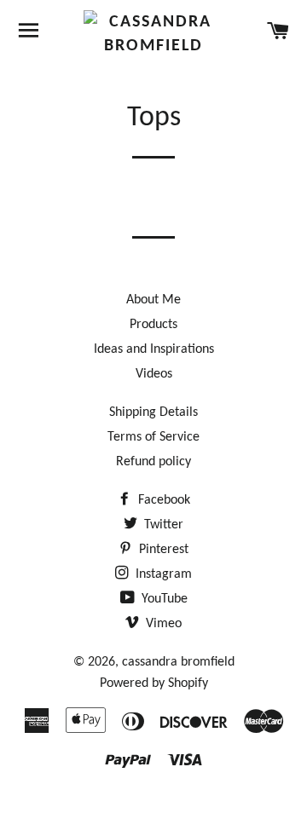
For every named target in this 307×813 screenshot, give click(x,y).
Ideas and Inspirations (154, 349)
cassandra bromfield (178, 662)
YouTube (163, 599)
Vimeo (162, 624)
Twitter (162, 525)
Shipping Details (153, 412)
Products (153, 325)
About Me (153, 300)
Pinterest (162, 549)
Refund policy (153, 462)
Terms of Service (153, 437)
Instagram (162, 574)
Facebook (162, 500)
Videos (154, 374)
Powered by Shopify (154, 683)
